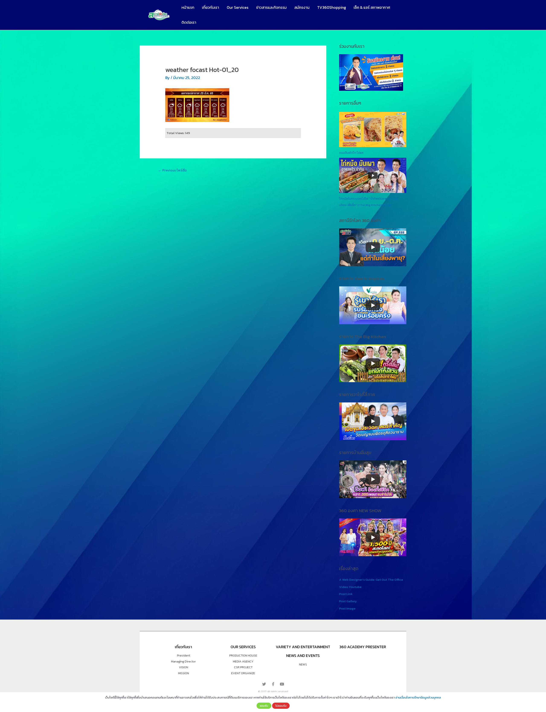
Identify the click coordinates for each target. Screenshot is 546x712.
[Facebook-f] (273, 684)
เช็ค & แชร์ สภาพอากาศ (372, 7)
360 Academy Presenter (362, 647)
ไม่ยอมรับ (280, 705)
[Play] (373, 247)
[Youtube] (282, 684)
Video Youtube (350, 586)
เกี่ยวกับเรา (210, 7)
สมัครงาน (301, 7)
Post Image (347, 608)
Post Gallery (348, 601)
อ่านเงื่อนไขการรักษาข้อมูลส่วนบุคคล (418, 697)
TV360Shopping (331, 7)
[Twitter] (264, 684)
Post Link (346, 593)
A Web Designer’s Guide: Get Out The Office (371, 579)
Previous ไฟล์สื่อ (172, 170)
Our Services (237, 7)
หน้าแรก (188, 7)
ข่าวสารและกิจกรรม (271, 7)
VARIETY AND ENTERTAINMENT (303, 647)
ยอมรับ (264, 705)
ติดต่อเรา (189, 22)
